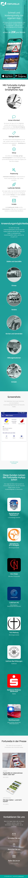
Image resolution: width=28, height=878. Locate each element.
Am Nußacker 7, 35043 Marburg (14, 852)
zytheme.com (21, 876)
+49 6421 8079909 (14, 863)
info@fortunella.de (14, 841)
